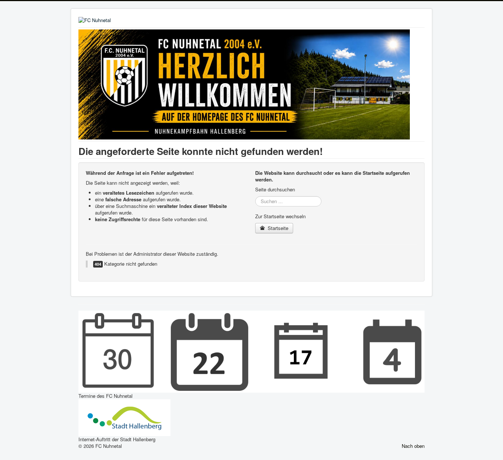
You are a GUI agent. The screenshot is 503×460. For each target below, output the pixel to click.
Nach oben (413, 445)
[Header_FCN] (244, 83)
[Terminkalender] (251, 350)
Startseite (277, 227)
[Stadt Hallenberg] (124, 416)
